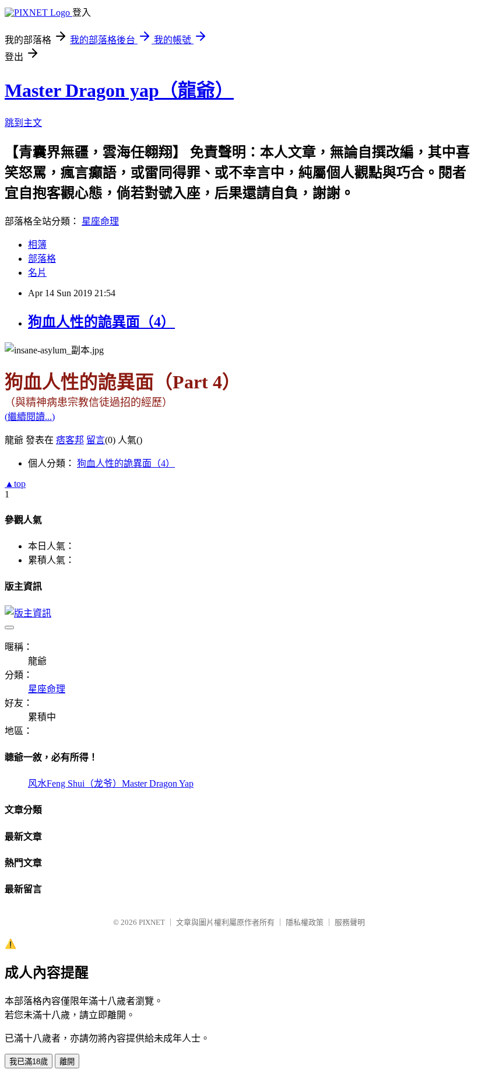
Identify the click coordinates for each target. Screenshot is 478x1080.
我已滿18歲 (28, 1061)
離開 (67, 1061)
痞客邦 (70, 440)
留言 (95, 440)
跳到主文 (23, 123)
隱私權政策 (305, 922)
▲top (15, 484)
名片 (37, 273)
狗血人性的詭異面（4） (101, 321)
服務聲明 (350, 922)
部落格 (42, 259)
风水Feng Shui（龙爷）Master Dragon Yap (111, 783)
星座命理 (100, 221)
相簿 (37, 245)
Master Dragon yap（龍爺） (119, 90)
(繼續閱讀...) (30, 417)
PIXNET (152, 922)
